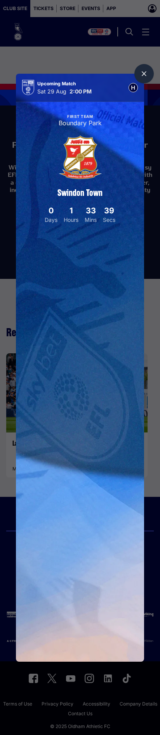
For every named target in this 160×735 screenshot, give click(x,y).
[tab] (133, 88)
